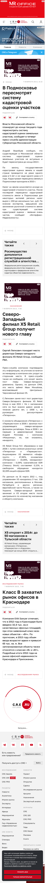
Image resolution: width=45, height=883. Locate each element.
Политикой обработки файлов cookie (17, 866)
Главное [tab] (7, 47)
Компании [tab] (37, 47)
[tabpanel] (22, 391)
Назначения (16, 306)
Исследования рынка (13, 584)
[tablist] (22, 47)
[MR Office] (22, 9)
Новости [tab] (22, 47)
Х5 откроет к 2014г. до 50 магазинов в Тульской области (21, 536)
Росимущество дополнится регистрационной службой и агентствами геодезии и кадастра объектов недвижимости (22, 256)
